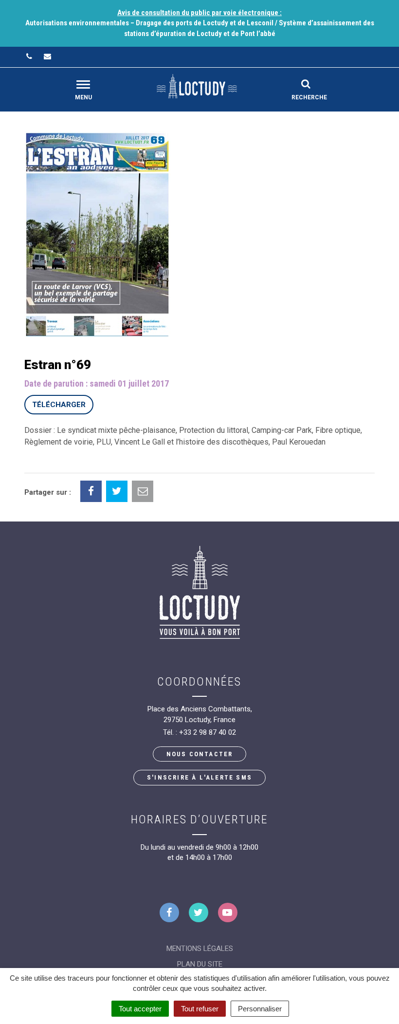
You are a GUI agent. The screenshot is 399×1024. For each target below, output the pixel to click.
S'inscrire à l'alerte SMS (199, 777)
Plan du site (199, 964)
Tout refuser (199, 1009)
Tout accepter (140, 1009)
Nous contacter (199, 754)
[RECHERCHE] (306, 83)
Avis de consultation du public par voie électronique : (199, 12)
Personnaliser (260, 1009)
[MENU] (83, 84)
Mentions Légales (199, 948)
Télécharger (59, 404)
